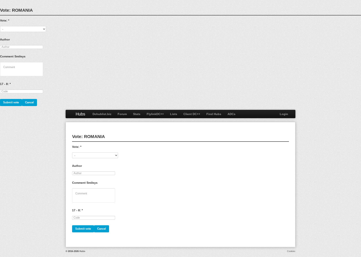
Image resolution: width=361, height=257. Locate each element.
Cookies (291, 251)
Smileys (19, 56)
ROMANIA (22, 10)
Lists (173, 114)
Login (284, 114)
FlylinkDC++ (155, 114)
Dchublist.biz (102, 114)
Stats (136, 114)
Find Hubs (213, 114)
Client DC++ (191, 114)
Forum (122, 114)
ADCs (231, 114)
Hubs (80, 114)
